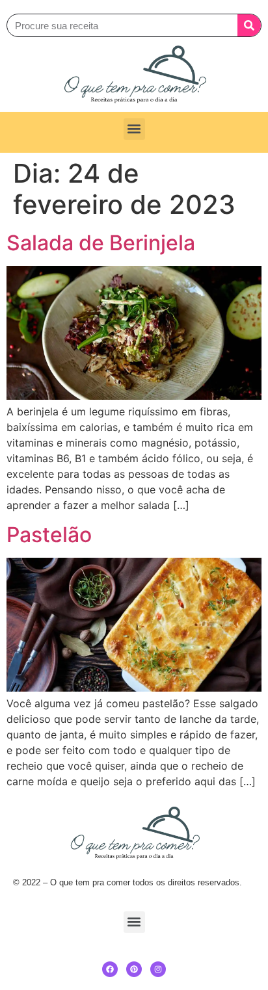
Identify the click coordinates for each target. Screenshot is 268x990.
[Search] (249, 25)
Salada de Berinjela (101, 242)
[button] (134, 129)
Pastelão (49, 534)
